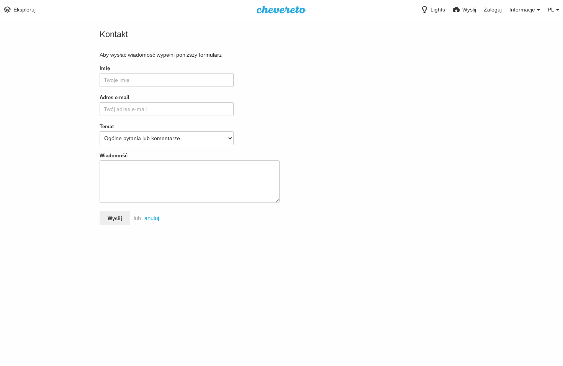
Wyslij (115, 218)
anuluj (151, 218)
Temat (107, 126)
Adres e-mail (114, 97)
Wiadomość (114, 155)
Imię (105, 68)
